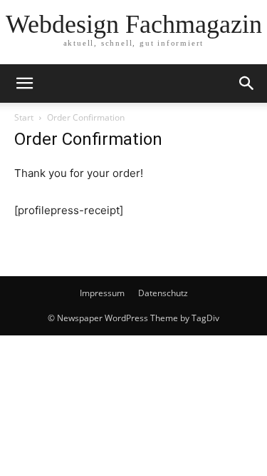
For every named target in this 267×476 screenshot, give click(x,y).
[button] (24, 83)
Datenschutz (163, 293)
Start (23, 117)
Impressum (102, 293)
